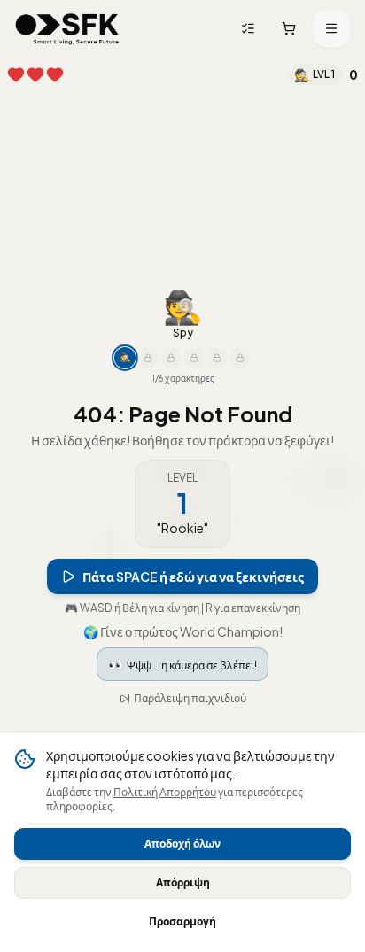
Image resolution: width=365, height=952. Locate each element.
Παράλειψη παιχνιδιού (190, 698)
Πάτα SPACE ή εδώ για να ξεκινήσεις (193, 576)
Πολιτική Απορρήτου (164, 792)
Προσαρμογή (182, 921)
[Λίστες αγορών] (248, 28)
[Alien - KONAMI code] (240, 357)
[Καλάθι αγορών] (289, 28)
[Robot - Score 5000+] (194, 357)
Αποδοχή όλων (182, 843)
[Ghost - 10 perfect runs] (171, 357)
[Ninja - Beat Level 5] (148, 357)
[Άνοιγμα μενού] (331, 28)
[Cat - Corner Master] (217, 357)
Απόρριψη (183, 882)
